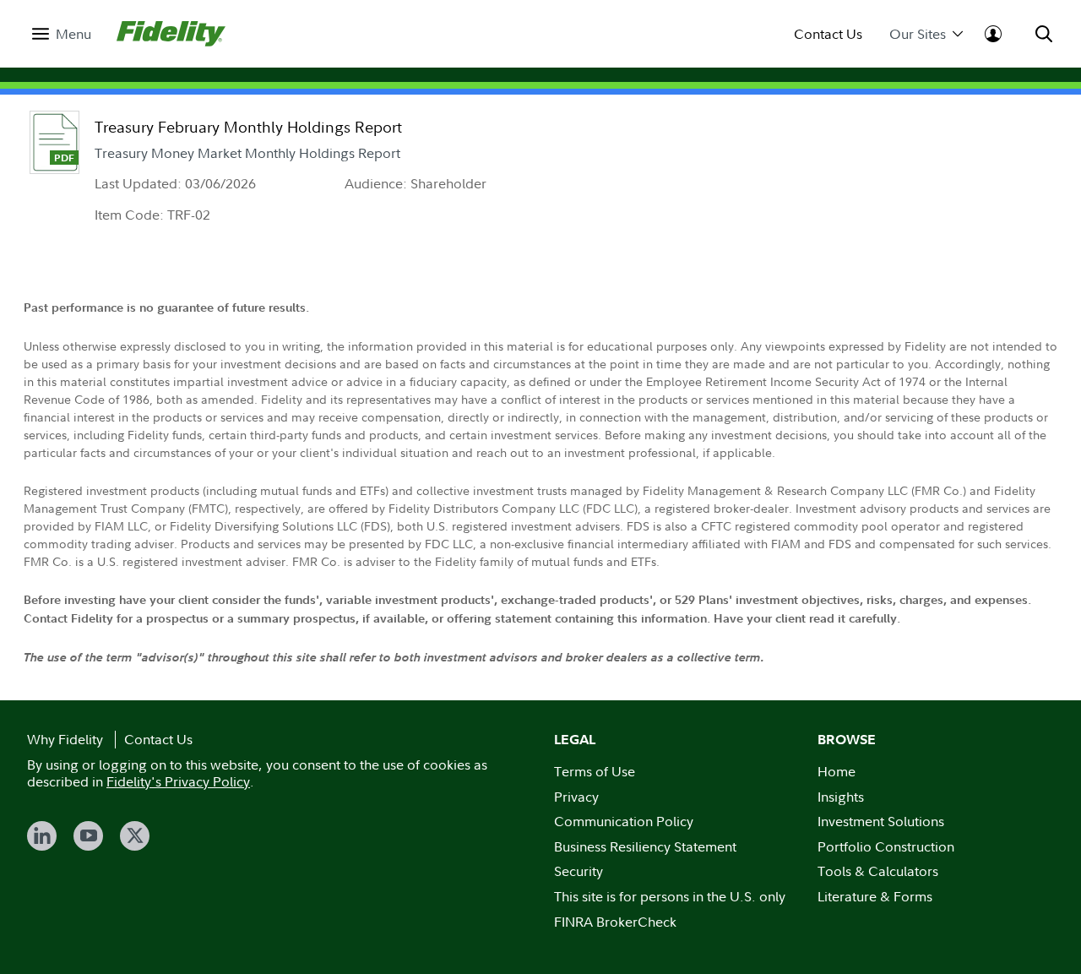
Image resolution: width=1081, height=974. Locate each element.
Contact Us (828, 34)
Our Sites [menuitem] (917, 34)
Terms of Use (594, 771)
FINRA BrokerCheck (615, 921)
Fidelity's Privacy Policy (178, 781)
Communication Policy (623, 821)
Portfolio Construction (886, 846)
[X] (134, 836)
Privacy (576, 796)
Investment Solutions (881, 821)
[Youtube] (88, 836)
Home (837, 771)
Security (578, 871)
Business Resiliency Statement (645, 846)
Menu (73, 34)
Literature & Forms (875, 896)
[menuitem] (61, 34)
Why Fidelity (65, 739)
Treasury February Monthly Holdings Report (248, 127)
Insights (841, 796)
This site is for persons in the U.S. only (669, 896)
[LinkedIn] (42, 836)
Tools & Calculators (878, 871)
